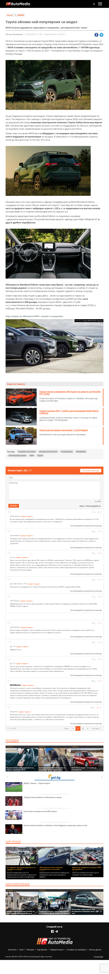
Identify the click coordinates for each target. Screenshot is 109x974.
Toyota (40, 455)
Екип (21, 949)
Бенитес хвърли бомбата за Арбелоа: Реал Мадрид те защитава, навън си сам (55, 825)
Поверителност (57, 949)
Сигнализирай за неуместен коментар (86, 525)
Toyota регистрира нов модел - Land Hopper (63, 430)
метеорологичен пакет (48, 452)
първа (66, 728)
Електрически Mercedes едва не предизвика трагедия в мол (52, 769)
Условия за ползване (76, 949)
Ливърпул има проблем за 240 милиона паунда (43, 797)
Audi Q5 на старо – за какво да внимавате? (84, 769)
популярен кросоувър (26, 452)
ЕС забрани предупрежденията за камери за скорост (21, 868)
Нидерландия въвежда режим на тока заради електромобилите (20, 912)
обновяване (81, 452)
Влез (82, 506)
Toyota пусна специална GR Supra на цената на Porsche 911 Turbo (70, 393)
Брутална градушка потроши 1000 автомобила (86, 868)
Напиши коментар (90, 470)
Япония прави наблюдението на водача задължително (19, 769)
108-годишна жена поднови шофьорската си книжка (51, 868)
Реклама (30, 949)
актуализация (66, 452)
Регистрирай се (93, 506)
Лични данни (95, 949)
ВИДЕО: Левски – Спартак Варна (37, 783)
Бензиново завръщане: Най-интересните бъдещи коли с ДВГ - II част (87, 911)
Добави (13, 506)
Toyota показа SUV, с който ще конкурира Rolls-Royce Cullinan (68, 412)
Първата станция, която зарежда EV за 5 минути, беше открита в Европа (54, 912)
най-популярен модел (17, 455)
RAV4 (32, 455)
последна (96, 728)
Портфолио (42, 949)
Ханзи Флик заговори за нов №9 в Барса (40, 811)
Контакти (12, 949)
